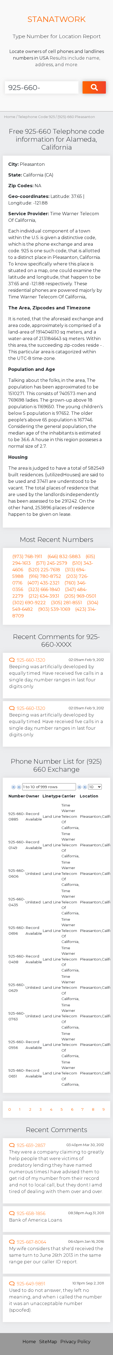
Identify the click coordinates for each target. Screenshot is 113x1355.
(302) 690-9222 (29, 602)
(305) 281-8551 (66, 602)
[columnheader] (16, 796)
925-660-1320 (31, 660)
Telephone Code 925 (37, 117)
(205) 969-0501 (80, 596)
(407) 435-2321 (43, 583)
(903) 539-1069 (54, 609)
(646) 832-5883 (64, 556)
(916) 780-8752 (45, 576)
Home (9, 117)
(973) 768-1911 (27, 556)
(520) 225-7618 (44, 569)
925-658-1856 (31, 1213)
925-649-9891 (31, 1283)
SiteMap (48, 1341)
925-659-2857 (31, 1145)
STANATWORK (56, 19)
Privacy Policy (75, 1341)
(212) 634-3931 (44, 596)
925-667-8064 (31, 1242)
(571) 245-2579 (51, 563)
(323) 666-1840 (44, 589)
